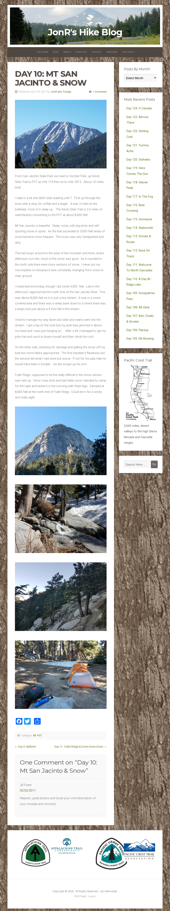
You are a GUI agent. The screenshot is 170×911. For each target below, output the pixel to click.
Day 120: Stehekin (138, 159)
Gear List (81, 52)
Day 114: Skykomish (139, 228)
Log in (92, 896)
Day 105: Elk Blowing (140, 338)
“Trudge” (96, 52)
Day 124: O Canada (139, 108)
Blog (56, 52)
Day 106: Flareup (137, 330)
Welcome (42, 52)
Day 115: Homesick (139, 219)
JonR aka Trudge (61, 91)
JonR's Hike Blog (85, 32)
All (34, 735)
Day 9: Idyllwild (27, 746)
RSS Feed (80, 896)
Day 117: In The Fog (139, 196)
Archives (112, 52)
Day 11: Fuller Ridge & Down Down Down (79, 746)
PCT (39, 735)
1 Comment (100, 91)
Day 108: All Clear (138, 307)
